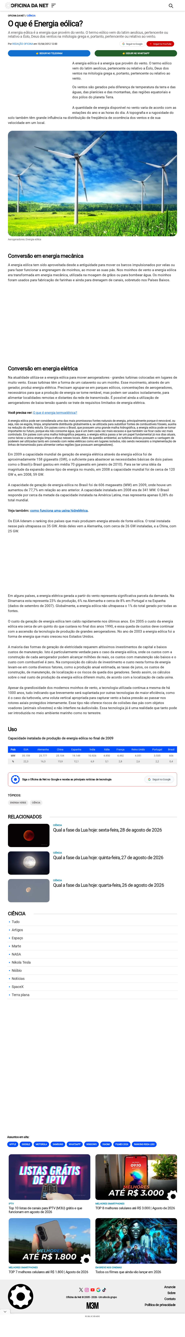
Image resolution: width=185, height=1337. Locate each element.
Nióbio (17, 970)
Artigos (17, 930)
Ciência (31, 15)
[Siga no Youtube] (92, 1290)
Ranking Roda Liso (144, 1144)
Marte (16, 946)
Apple (12, 1144)
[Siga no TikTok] (104, 1290)
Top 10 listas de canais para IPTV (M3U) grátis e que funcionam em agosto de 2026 (45, 1210)
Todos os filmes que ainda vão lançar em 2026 (128, 1272)
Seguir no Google (134, 44)
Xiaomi (106, 1144)
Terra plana (20, 995)
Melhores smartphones (109, 1203)
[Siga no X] (81, 1290)
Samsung (58, 1144)
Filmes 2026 (121, 1144)
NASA (16, 954)
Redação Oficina (22, 43)
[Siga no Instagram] (87, 1290)
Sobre (171, 1293)
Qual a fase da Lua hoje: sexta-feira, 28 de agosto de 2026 (107, 829)
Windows (91, 1144)
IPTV (11, 1203)
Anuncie (170, 1287)
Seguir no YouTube (162, 44)
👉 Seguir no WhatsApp (135, 53)
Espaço (17, 938)
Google (26, 1144)
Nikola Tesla (21, 962)
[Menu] (107, 6)
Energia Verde (18, 802)
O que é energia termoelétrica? (55, 413)
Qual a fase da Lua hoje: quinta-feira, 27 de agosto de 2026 (108, 857)
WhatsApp (75, 1144)
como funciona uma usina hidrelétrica (59, 511)
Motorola (41, 1144)
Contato (170, 1299)
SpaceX (18, 987)
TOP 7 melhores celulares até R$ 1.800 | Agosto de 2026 (48, 1272)
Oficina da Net (16, 15)
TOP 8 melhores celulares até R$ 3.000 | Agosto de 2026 (135, 1208)
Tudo (16, 922)
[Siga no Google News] (98, 1290)
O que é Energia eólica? (45, 23)
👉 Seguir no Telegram (49, 53)
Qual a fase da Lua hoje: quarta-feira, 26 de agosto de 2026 (108, 885)
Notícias (18, 978)
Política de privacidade (160, 1305)
